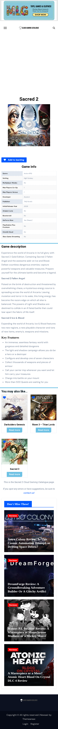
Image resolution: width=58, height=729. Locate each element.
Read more (14, 430)
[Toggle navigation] (5, 28)
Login (25, 723)
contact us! (29, 493)
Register (35, 723)
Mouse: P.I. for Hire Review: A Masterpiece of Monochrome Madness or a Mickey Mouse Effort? (28, 634)
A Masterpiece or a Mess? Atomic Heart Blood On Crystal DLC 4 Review (29, 676)
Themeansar (29, 719)
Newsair (44, 714)
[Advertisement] (29, 65)
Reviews (13, 515)
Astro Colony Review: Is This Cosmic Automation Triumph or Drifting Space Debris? (29, 543)
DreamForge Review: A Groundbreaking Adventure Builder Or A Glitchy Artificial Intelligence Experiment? (28, 589)
